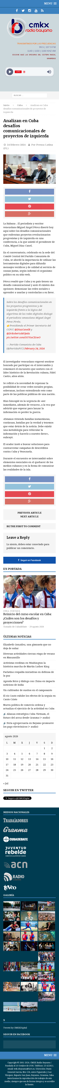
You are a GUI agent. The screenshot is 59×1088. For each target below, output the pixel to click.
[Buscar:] (29, 95)
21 (37, 764)
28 (37, 770)
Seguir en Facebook (29, 560)
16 (52, 759)
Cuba (6, 611)
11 (14, 759)
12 (22, 759)
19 (22, 764)
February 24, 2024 (34, 348)
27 (29, 770)
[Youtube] (36, 10)
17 (7, 764)
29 (44, 770)
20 (29, 764)
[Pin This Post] (29, 207)
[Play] (10, 72)
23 (52, 764)
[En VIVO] (42, 10)
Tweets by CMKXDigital (15, 1028)
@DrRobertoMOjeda (18, 333)
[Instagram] (29, 10)
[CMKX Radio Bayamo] (29, 28)
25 (14, 770)
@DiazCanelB (22, 329)
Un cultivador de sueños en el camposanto (27, 690)
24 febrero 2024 (16, 144)
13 (29, 759)
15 (44, 759)
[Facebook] (17, 10)
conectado (37, 544)
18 (14, 764)
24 (7, 770)
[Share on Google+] (29, 214)
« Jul (5, 783)
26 (22, 770)
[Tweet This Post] (29, 199)
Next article (29, 516)
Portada (15, 611)
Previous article (30, 512)
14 (37, 759)
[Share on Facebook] (29, 192)
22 (44, 764)
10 (7, 759)
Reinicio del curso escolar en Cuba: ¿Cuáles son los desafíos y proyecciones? (27, 618)
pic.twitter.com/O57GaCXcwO (23, 337)
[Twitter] (23, 10)
